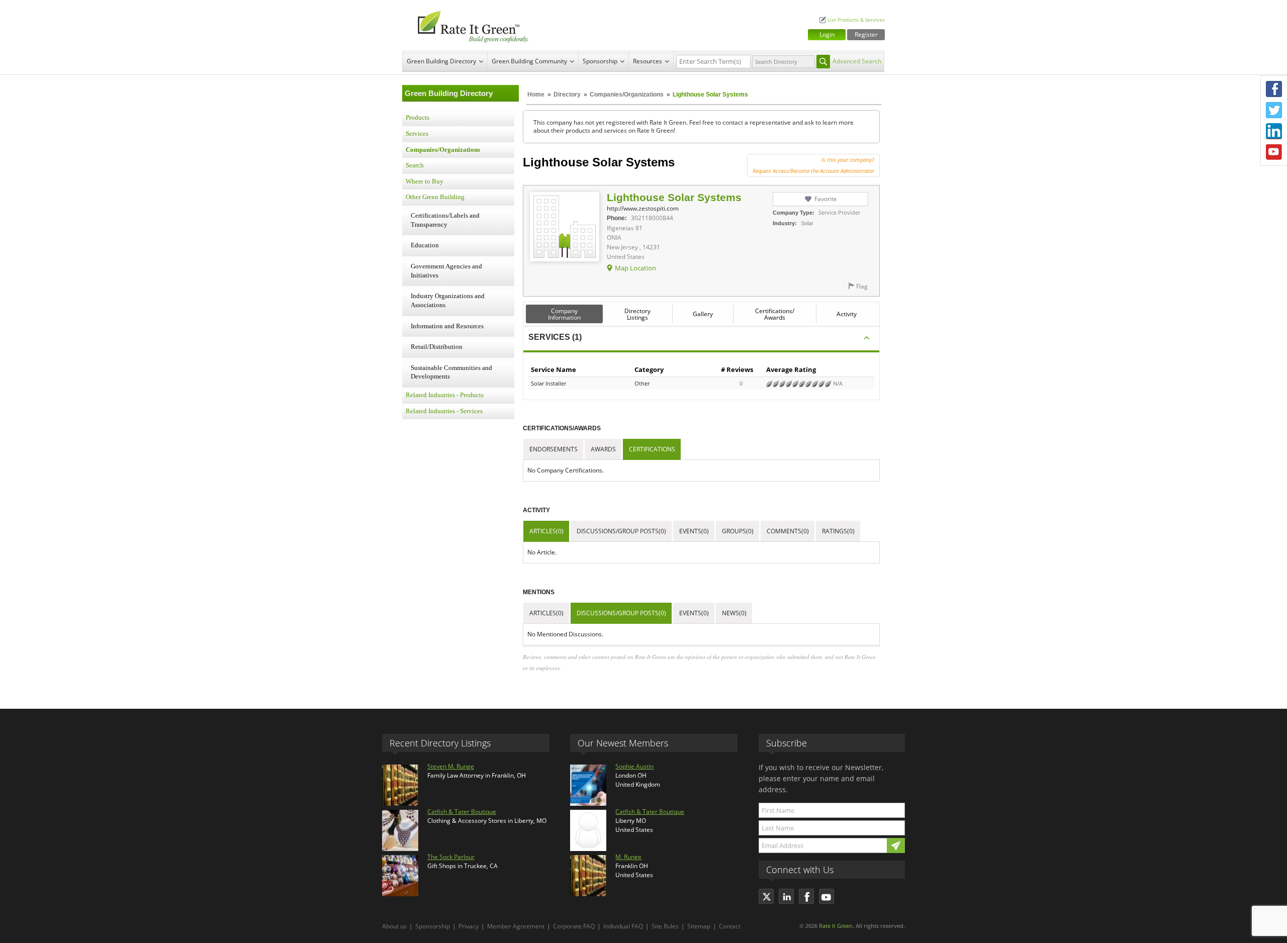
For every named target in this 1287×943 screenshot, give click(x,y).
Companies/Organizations (627, 94)
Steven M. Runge (450, 766)
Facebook (1274, 89)
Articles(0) (546, 531)
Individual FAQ (623, 926)
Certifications (652, 449)
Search (415, 165)
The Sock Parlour (451, 857)
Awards (603, 449)
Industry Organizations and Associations (448, 301)
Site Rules (665, 926)
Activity (847, 314)
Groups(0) (738, 531)
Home (535, 94)
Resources (647, 61)
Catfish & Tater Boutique (461, 811)
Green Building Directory (441, 61)
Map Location (635, 267)
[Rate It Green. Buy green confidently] (467, 25)
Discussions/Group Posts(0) (621, 531)
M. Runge (628, 857)
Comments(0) (788, 531)
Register (866, 34)
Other (642, 383)
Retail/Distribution (437, 346)
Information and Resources (447, 326)
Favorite (825, 199)
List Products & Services (856, 20)
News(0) (734, 613)
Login (827, 34)
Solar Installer (548, 383)
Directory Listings (637, 314)
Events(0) (694, 531)
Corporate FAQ (574, 926)
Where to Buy (424, 181)
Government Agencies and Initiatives (446, 271)
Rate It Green (836, 925)
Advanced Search (857, 61)
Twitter (1274, 110)
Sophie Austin (634, 766)
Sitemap (698, 926)
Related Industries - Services (444, 411)
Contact (730, 926)
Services (417, 133)
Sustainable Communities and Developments (451, 372)
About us (394, 926)
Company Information (564, 314)
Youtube (1274, 152)
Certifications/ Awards (774, 314)
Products (417, 117)
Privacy (468, 926)
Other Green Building (435, 197)
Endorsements (553, 449)
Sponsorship (600, 61)
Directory (567, 94)
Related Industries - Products (445, 395)
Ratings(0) (838, 531)
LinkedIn (1274, 131)
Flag (862, 286)
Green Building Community (529, 61)
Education (425, 245)
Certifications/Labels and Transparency (445, 220)
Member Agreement (515, 926)
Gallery (703, 314)
